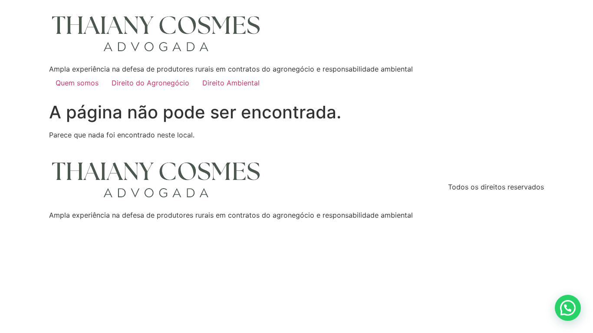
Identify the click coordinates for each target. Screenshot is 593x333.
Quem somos (77, 82)
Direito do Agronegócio (150, 82)
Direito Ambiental (231, 82)
